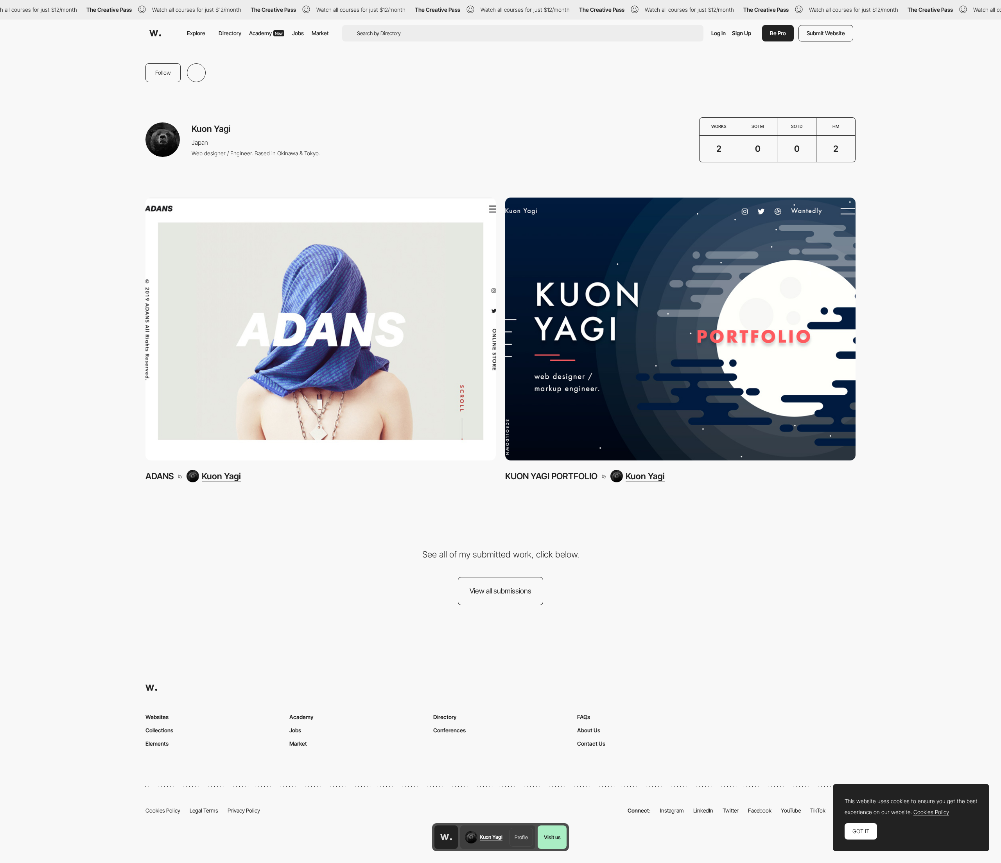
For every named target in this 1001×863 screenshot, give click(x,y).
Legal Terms (204, 810)
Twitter (731, 810)
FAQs (583, 717)
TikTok (817, 810)
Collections (159, 730)
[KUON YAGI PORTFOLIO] (680, 329)
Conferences (449, 730)
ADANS (159, 476)
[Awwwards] (155, 33)
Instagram (672, 810)
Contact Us (591, 743)
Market (320, 33)
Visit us (552, 837)
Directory (230, 33)
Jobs (298, 33)
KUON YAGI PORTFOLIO (551, 476)
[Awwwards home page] (446, 837)
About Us (588, 730)
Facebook (759, 810)
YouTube (791, 810)
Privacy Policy (244, 810)
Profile (521, 837)
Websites (157, 717)
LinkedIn (703, 810)
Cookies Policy (162, 810)
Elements (157, 743)
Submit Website (826, 33)
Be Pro (778, 33)
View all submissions (500, 591)
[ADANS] (320, 329)
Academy (266, 33)
